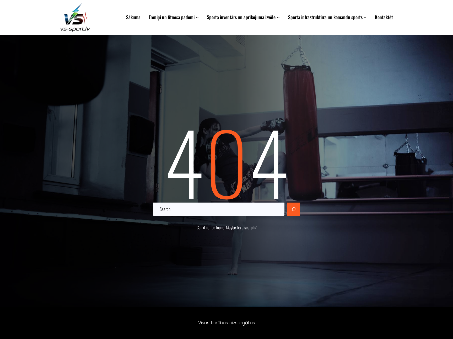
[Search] (293, 209)
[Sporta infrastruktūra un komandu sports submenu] (365, 17)
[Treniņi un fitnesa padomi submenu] (197, 17)
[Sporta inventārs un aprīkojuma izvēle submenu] (278, 17)
